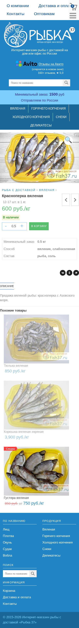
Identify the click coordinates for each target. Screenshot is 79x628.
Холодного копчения (57, 542)
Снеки (46, 549)
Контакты (15, 13)
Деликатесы (51, 555)
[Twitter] (76, 273)
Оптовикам (44, 13)
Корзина (9, 591)
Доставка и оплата (56, 5)
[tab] (7, 286)
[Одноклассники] (69, 273)
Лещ (6, 529)
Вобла (7, 555)
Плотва (8, 536)
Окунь (7, 542)
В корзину (39, 226)
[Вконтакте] (63, 273)
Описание (7, 286)
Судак (7, 549)
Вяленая (48, 529)
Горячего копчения (56, 536)
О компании (18, 5)
